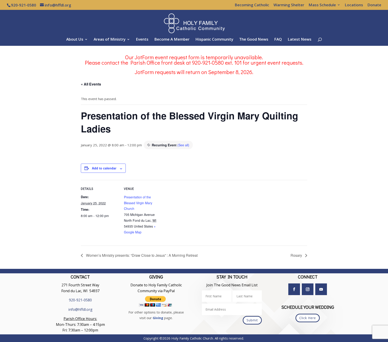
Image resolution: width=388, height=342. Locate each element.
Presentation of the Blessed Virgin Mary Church (138, 203)
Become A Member (172, 40)
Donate (374, 5)
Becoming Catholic (252, 5)
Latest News (299, 40)
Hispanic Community (214, 40)
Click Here (307, 318)
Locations (354, 5)
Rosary (297, 255)
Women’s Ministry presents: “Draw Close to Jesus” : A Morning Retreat (141, 255)
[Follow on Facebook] (294, 289)
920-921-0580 (80, 300)
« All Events (91, 84)
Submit (252, 320)
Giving (158, 318)
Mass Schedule (322, 5)
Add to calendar (104, 168)
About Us (74, 40)
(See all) (183, 145)
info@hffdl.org (80, 309)
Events (142, 40)
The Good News (253, 40)
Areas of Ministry (110, 40)
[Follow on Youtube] (321, 289)
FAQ (278, 40)
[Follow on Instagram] (307, 289)
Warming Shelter (288, 5)
